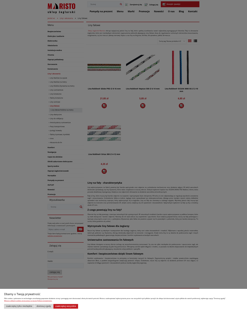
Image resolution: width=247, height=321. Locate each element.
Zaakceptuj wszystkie (65, 306)
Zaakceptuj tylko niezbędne (19, 306)
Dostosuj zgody (44, 306)
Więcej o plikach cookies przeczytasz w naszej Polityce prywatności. (28, 301)
